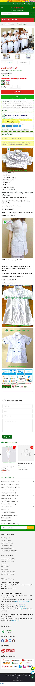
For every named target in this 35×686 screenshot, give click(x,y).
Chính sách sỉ (4, 569)
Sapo (21, 680)
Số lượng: (3, 87)
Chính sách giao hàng (6, 545)
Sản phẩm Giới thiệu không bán (9, 501)
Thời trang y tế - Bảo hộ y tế (8, 498)
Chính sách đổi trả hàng (7, 548)
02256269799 (14, 620)
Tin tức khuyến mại (6, 520)
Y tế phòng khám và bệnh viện (9, 492)
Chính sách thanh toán (7, 543)
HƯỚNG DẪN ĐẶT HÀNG (8, 512)
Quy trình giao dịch (6, 538)
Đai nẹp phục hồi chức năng (8, 504)
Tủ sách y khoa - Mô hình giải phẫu (10, 487)
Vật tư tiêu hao (5, 509)
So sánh (2, 683)
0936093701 (11, 630)
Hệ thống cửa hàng (30, 3)
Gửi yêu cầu (7, 437)
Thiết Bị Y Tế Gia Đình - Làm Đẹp (10, 484)
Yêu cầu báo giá (5, 566)
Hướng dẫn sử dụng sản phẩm (9, 515)
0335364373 (23, 609)
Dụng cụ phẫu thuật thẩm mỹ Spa (10, 495)
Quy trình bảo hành (6, 540)
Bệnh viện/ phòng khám (7, 561)
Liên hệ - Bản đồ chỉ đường (8, 571)
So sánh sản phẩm (6, 518)
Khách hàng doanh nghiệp (8, 559)
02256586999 (18, 601)
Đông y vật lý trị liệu (6, 506)
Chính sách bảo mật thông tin (9, 550)
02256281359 (22, 605)
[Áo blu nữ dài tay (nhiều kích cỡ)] (9, 455)
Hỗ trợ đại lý (4, 564)
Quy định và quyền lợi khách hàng (10, 523)
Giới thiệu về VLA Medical (7, 574)
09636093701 (26, 601)
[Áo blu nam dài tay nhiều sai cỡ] (26, 453)
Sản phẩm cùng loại (9, 442)
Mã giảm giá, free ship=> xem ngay (10, 481)
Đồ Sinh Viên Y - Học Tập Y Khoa (9, 490)
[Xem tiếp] (4, 110)
